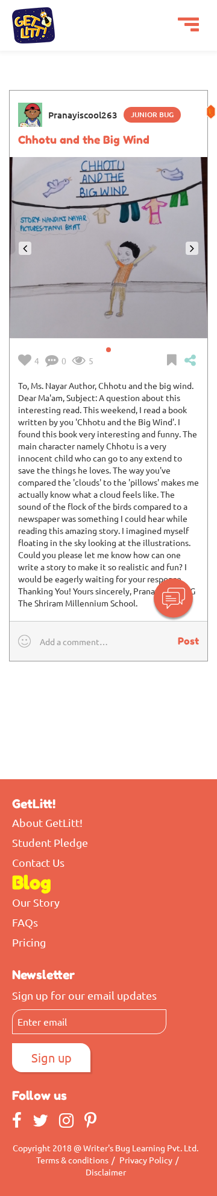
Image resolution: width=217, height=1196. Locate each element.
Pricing (29, 942)
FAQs (25, 922)
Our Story (36, 902)
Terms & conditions (72, 1159)
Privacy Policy (145, 1159)
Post (188, 641)
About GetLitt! (47, 823)
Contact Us (38, 863)
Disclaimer (106, 1171)
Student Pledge (50, 843)
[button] (191, 360)
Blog (31, 882)
